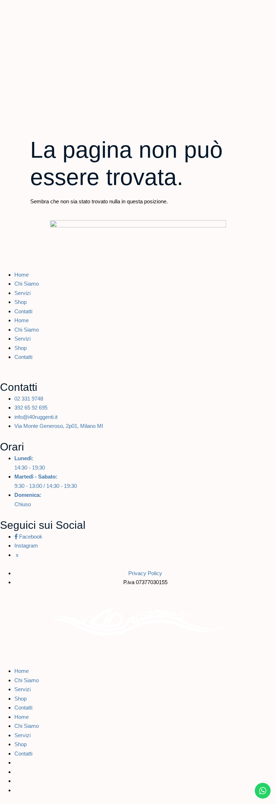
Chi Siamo (26, 284)
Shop (20, 302)
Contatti (23, 311)
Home (21, 275)
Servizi (22, 293)
